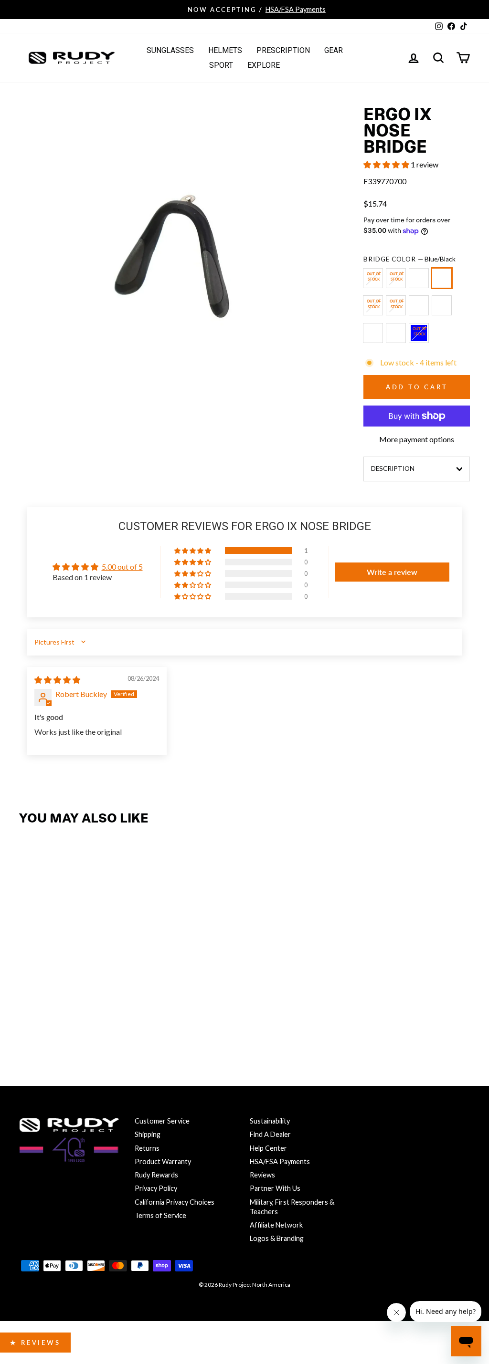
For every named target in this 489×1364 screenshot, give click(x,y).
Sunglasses (170, 50)
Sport (221, 65)
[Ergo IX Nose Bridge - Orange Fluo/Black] (50, 997)
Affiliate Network (276, 1225)
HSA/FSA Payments (280, 1161)
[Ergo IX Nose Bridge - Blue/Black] (91, 978)
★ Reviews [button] (35, 1342)
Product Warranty (163, 1161)
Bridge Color (409, 259)
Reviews (262, 1175)
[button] (387, 164)
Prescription (283, 50)
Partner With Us (275, 1188)
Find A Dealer (270, 1134)
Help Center (268, 1148)
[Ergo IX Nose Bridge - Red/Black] (91, 997)
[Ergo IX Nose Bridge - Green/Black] (50, 978)
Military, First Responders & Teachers (292, 1207)
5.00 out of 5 (122, 566)
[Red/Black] (374, 337)
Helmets (225, 50)
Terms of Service (160, 1215)
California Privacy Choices (174, 1202)
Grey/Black (373, 305)
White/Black (395, 305)
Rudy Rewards (156, 1175)
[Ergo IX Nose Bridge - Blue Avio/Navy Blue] (29, 1016)
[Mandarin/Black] (397, 337)
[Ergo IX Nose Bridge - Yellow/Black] (70, 978)
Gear (333, 50)
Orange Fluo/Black (418, 305)
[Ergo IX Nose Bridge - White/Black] (29, 997)
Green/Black (395, 278)
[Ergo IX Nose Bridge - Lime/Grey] (70, 997)
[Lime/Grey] (443, 309)
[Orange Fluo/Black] (420, 309)
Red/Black (373, 333)
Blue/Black (441, 278)
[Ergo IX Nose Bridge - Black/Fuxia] (29, 978)
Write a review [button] (392, 571)
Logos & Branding (277, 1238)
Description (393, 468)
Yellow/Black (418, 278)
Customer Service (162, 1121)
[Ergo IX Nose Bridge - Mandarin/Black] (111, 997)
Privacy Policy (156, 1188)
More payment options (416, 439)
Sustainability (270, 1121)
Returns (147, 1148)
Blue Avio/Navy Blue (418, 333)
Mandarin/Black (395, 333)
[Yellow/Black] (420, 282)
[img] (57, 679)
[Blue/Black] (443, 282)
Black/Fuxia (373, 278)
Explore (263, 65)
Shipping (147, 1134)
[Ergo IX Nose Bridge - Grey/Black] (111, 978)
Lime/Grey (441, 305)
